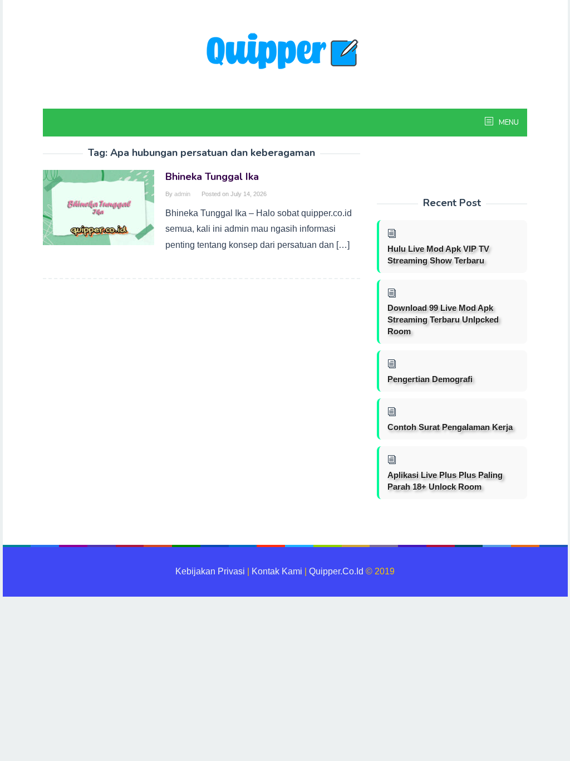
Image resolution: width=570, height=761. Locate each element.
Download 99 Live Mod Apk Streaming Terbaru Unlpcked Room (443, 319)
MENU (508, 123)
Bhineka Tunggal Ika (212, 176)
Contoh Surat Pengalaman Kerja (450, 427)
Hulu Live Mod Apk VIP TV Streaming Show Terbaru (438, 254)
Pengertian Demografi (430, 379)
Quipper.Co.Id (336, 571)
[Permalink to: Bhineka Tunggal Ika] (98, 207)
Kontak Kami (277, 571)
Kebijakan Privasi (210, 571)
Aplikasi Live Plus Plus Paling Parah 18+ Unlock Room (445, 480)
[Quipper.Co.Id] (285, 52)
